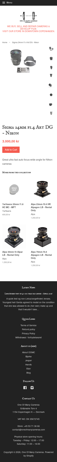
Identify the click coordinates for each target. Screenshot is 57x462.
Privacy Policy (28, 333)
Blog (28, 372)
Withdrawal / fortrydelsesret (28, 337)
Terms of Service (28, 325)
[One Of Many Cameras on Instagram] (32, 388)
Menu (9, 2)
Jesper (28, 360)
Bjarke (29, 356)
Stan (28, 368)
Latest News (28, 287)
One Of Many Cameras (33, 452)
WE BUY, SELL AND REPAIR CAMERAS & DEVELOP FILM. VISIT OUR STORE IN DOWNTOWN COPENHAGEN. (28, 29)
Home (4, 42)
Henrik (28, 364)
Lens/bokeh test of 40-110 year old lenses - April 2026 (28, 293)
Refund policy (28, 329)
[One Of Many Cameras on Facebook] (25, 388)
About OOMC (28, 352)
